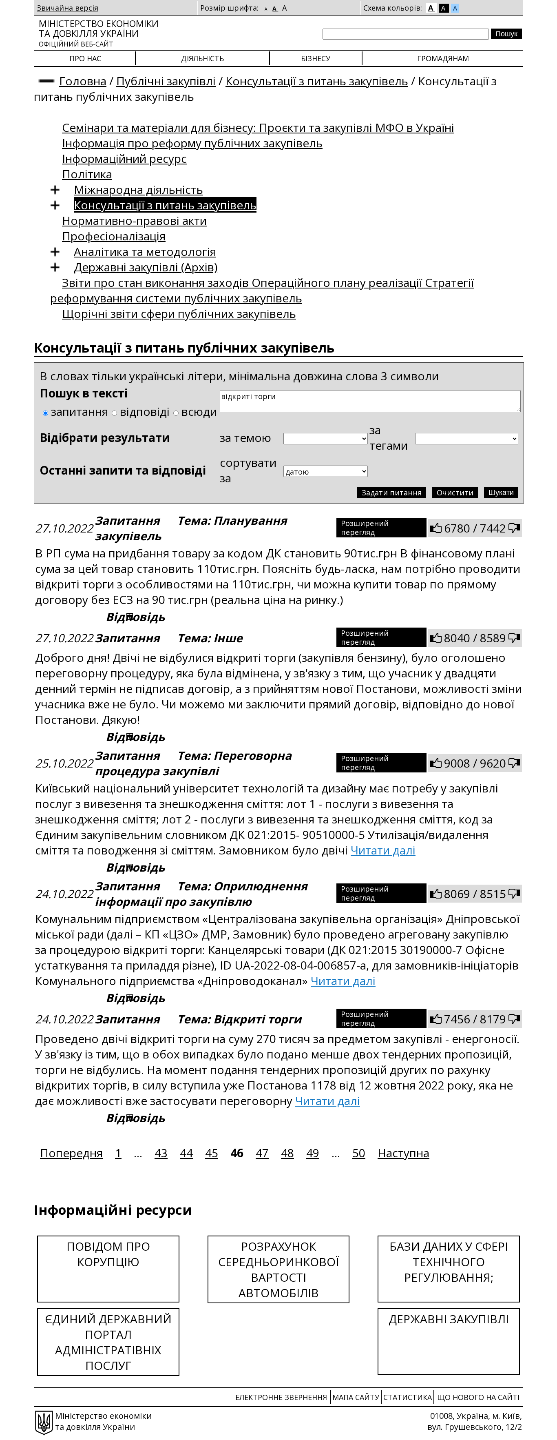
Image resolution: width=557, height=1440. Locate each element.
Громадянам (443, 58)
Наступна (403, 1152)
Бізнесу (315, 58)
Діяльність (202, 58)
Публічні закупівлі (166, 81)
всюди (199, 411)
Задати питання (392, 492)
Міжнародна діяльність (138, 189)
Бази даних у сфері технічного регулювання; (448, 1261)
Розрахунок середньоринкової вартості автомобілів (278, 1269)
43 (161, 1152)
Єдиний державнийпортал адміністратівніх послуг (108, 1342)
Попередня (71, 1152)
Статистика (407, 1397)
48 (287, 1152)
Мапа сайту (355, 1397)
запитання (79, 411)
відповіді (145, 411)
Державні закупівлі (449, 1319)
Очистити (455, 492)
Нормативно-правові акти (134, 220)
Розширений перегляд (365, 527)
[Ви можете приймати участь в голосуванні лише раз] (435, 528)
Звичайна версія (67, 8)
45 (211, 1152)
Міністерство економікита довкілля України (99, 33)
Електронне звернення (281, 1397)
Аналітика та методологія (145, 251)
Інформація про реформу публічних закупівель (192, 143)
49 (312, 1152)
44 (186, 1152)
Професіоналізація (114, 236)
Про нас (85, 58)
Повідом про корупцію (108, 1253)
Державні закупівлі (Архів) (145, 267)
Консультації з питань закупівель (316, 81)
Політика (87, 174)
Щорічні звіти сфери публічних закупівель (179, 313)
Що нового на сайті (478, 1397)
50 (358, 1152)
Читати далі (383, 850)
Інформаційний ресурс (124, 158)
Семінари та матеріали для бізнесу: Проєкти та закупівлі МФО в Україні (258, 127)
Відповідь (135, 616)
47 (262, 1152)
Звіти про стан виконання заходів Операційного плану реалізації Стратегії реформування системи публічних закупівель (262, 290)
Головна (82, 81)
